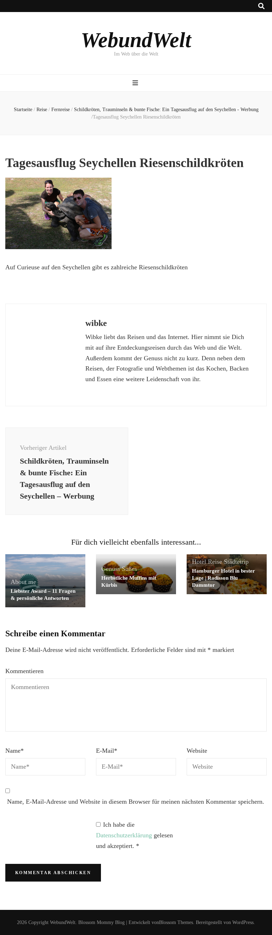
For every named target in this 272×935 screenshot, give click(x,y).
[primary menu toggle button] (136, 83)
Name (14, 750)
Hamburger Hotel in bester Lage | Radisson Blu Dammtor (223, 578)
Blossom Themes (176, 922)
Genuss (110, 568)
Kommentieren (24, 671)
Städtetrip (236, 561)
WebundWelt (136, 40)
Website (197, 750)
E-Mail (106, 750)
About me (23, 581)
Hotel (199, 561)
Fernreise (60, 109)
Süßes (129, 568)
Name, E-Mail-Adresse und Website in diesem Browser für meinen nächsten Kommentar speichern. (135, 801)
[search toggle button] (261, 6)
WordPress (243, 922)
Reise (41, 109)
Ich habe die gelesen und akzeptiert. (134, 835)
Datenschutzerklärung (125, 835)
